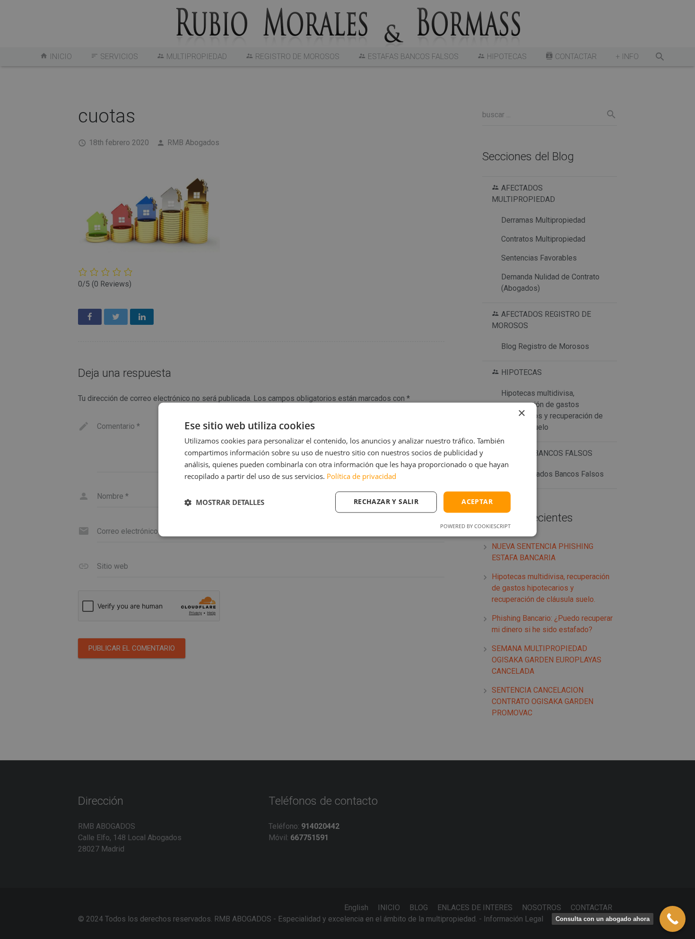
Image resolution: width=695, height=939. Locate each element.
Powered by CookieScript (475, 526)
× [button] (521, 413)
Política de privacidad (361, 476)
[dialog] (347, 469)
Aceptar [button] (477, 501)
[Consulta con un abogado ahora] (673, 919)
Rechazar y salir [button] (386, 501)
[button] (224, 502)
